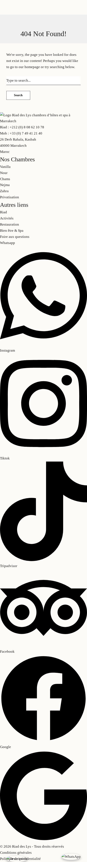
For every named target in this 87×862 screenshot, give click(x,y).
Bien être (26, 34)
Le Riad (41, 5)
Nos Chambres (23, 11)
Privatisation (44, 11)
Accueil (6, 11)
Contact (40, 34)
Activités (61, 11)
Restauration (9, 34)
